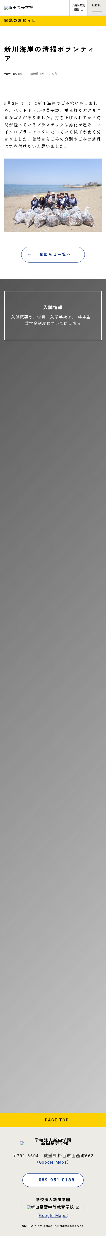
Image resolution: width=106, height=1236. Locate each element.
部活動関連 (37, 74)
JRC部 (53, 74)
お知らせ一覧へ (55, 255)
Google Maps (53, 1162)
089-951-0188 (57, 1180)
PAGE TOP (57, 1120)
